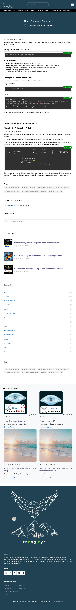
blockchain (38, 343)
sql (38, 352)
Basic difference (68, 11)
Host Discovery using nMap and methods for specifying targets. (55, 469)
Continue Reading (9, 427)
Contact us (7, 588)
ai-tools (38, 322)
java (38, 326)
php (38, 347)
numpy (38, 309)
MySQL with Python (37, 11)
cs (38, 318)
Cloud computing (55, 11)
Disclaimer (22, 588)
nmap (38, 339)
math (38, 292)
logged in (15, 205)
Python (20, 11)
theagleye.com (58, 601)
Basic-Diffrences (38, 300)
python (38, 296)
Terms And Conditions (11, 591)
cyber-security (38, 335)
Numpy (27, 11)
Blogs (20, 585)
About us (6, 585)
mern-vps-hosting (38, 330)
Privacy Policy (8, 594)
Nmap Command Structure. (15, 420)
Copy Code (67, 53)
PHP (46, 11)
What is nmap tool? (47, 420)
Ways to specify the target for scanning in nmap (20, 469)
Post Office (38, 305)
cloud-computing (38, 313)
